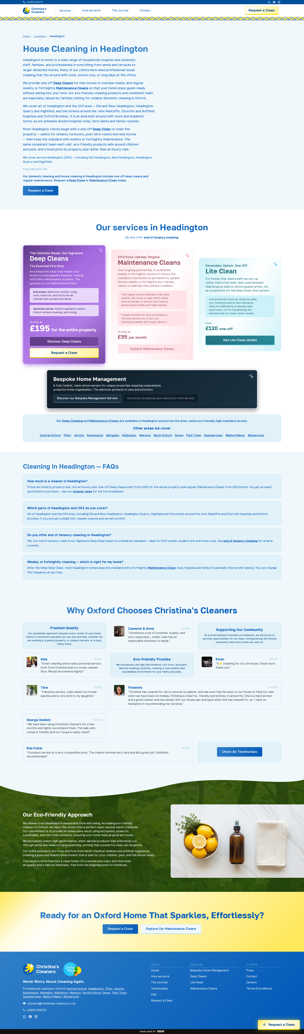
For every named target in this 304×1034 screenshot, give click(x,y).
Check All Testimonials (239, 752)
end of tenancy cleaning (161, 237)
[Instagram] (279, 2)
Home (26, 36)
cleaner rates (82, 491)
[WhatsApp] (269, 2)
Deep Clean (102, 129)
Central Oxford (50, 435)
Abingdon (112, 435)
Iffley (67, 435)
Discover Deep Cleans (64, 341)
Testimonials (159, 988)
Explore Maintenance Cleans (152, 349)
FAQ (153, 994)
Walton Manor (235, 435)
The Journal (159, 982)
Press (250, 970)
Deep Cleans (63, 83)
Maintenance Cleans (72, 88)
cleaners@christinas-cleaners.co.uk (51, 1003)
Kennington (95, 435)
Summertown (213, 435)
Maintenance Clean (103, 180)
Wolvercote (256, 435)
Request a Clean (262, 10)
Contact (251, 976)
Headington (96, 988)
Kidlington (129, 435)
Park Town (193, 435)
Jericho (79, 435)
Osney (179, 435)
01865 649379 (36, 1010)
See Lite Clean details (240, 340)
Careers (251, 982)
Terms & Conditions (259, 988)
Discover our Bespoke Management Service (87, 398)
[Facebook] (274, 2)
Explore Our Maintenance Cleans (171, 929)
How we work (160, 976)
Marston (145, 435)
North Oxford (163, 435)
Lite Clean (196, 982)
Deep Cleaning (72, 421)
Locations (40, 36)
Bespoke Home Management (209, 970)
